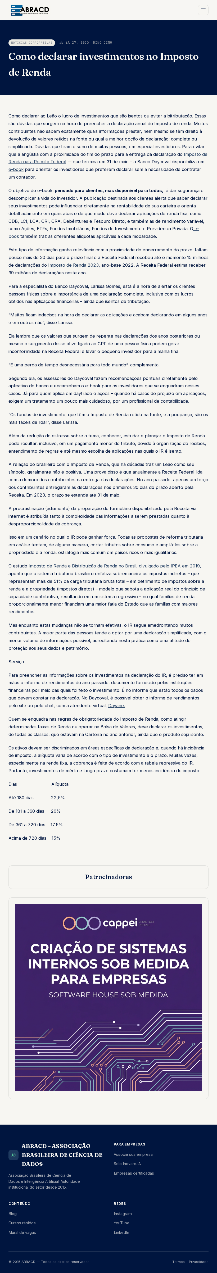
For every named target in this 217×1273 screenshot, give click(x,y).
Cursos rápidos (22, 1223)
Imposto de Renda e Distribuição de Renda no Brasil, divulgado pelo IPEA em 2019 (114, 566)
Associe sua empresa (133, 1154)
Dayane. (116, 705)
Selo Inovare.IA (127, 1163)
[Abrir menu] (203, 10)
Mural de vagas (22, 1232)
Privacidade (199, 1262)
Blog (12, 1213)
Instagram (123, 1213)
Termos (178, 1262)
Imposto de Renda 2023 (73, 265)
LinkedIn (121, 1232)
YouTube (121, 1223)
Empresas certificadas (134, 1173)
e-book (16, 169)
